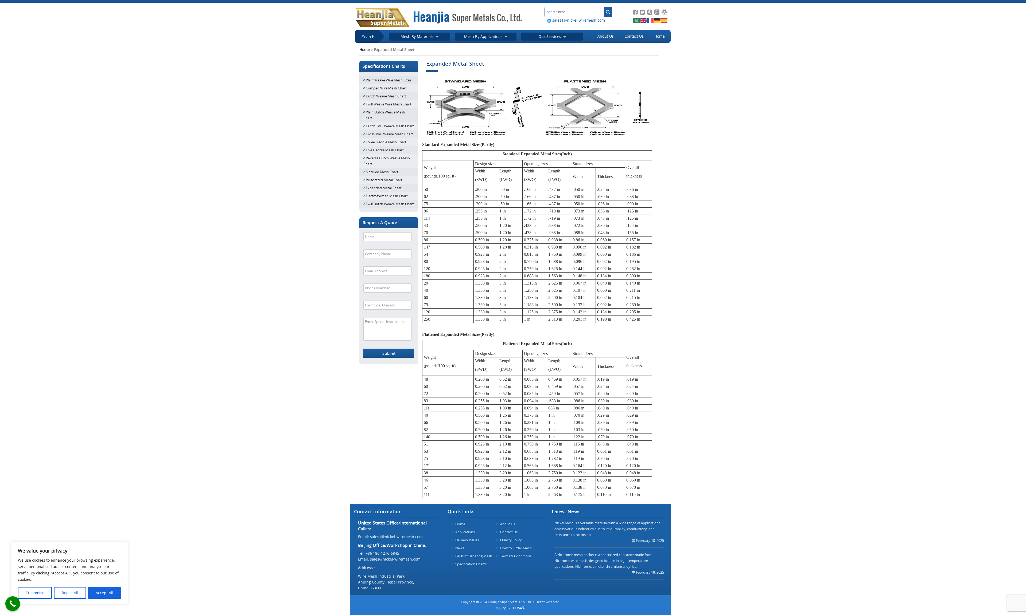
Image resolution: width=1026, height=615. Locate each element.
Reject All (70, 592)
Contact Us (634, 36)
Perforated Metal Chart (384, 180)
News (459, 548)
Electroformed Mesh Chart (387, 196)
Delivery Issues (466, 540)
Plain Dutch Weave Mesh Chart (384, 115)
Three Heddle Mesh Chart (386, 142)
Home (659, 36)
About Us (605, 36)
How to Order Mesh (515, 548)
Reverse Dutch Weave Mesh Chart (386, 161)
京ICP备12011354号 (510, 608)
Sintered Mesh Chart (382, 171)
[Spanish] (664, 20)
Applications (464, 532)
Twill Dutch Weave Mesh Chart (390, 204)
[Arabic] (636, 20)
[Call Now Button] (12, 603)
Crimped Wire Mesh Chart (386, 88)
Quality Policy (510, 540)
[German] (657, 20)
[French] (650, 20)
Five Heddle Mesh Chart (385, 150)
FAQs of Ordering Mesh (473, 556)
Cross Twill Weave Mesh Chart (389, 134)
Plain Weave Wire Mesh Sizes (388, 80)
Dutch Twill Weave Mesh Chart (390, 126)
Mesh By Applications (484, 36)
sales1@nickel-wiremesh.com (578, 20)
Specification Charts (470, 564)
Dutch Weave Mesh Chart (386, 96)
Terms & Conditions (515, 556)
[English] (643, 20)
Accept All (104, 592)
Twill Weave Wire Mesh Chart (388, 104)
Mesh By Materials (418, 36)
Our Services (550, 36)
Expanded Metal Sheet (384, 188)
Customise (35, 592)
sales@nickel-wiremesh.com (395, 559)
